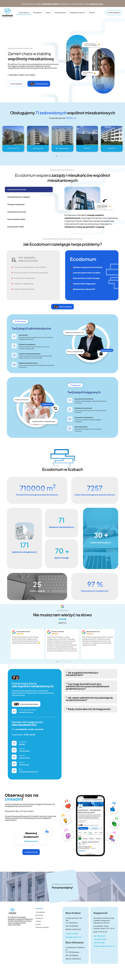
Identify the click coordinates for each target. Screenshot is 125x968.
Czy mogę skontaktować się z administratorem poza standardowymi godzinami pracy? (87, 686)
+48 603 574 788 (24, 758)
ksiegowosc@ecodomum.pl (28, 772)
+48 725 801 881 (24, 751)
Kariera (48, 12)
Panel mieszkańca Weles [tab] (16, 219)
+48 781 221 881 (24, 765)
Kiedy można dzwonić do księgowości (89, 708)
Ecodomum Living (96, 4)
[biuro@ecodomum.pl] (14, 711)
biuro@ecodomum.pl (26, 712)
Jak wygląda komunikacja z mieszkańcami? (82, 673)
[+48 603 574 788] (14, 756)
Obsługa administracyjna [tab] (16, 189)
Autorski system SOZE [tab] (15, 227)
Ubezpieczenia (60, 12)
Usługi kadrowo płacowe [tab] (16, 212)
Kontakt (92, 12)
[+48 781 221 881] (14, 763)
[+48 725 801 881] (14, 750)
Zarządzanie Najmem (77, 12)
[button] (3, 139)
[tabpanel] (91, 209)
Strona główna (24, 12)
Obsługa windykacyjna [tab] (16, 204)
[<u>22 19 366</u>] (14, 743)
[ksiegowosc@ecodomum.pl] (14, 770)
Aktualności (37, 12)
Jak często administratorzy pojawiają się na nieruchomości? (89, 698)
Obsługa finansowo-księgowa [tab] (18, 197)
